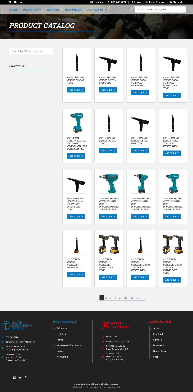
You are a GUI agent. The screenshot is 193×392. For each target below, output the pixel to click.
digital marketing (94, 387)
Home (13, 9)
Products (30, 9)
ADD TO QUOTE (76, 90)
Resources (73, 9)
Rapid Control (160, 321)
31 (138, 297)
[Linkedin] (14, 377)
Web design (78, 387)
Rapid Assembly (64, 321)
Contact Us (94, 9)
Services (52, 9)
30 (132, 297)
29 (125, 297)
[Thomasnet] (25, 377)
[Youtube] (20, 377)
